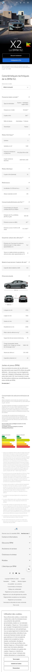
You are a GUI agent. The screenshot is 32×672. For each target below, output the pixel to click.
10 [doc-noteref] (22, 237)
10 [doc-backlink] (2, 519)
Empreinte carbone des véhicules (12, 238)
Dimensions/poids (7, 276)
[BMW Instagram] (13, 573)
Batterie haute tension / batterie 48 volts (14, 262)
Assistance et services (9, 549)
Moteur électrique (7, 169)
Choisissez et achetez (9, 554)
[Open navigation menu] (28, 2)
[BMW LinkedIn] (19, 573)
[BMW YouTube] (16, 573)
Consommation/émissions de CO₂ (12, 202)
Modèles (5, 560)
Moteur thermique (7, 135)
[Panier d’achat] (20, 2)
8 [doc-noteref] (13, 134)
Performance (6, 183)
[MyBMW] (17, 2)
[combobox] (29, 569)
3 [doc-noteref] (26, 261)
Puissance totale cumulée (9, 97)
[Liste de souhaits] (24, 2)
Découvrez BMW (7, 543)
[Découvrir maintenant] (16, 32)
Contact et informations (10, 537)
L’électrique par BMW (9, 566)
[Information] (10, 69)
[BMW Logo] (3, 2)
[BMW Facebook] (10, 573)
